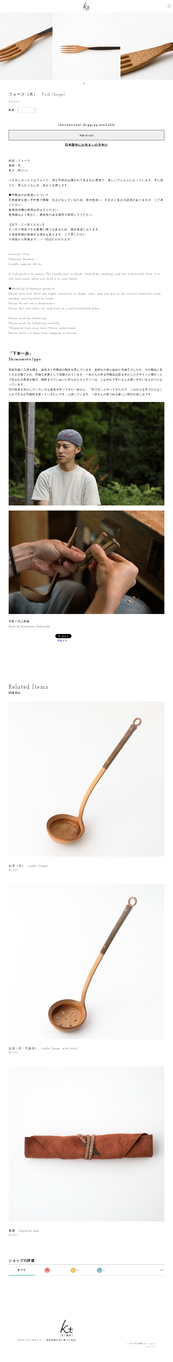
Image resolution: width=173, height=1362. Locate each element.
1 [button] (84, 83)
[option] (86, 46)
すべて (22, 1270)
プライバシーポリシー (29, 1340)
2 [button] (86, 83)
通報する (62, 640)
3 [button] (89, 83)
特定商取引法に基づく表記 (61, 1340)
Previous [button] (6, 46)
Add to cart (86, 135)
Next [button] (167, 46)
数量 (11, 110)
